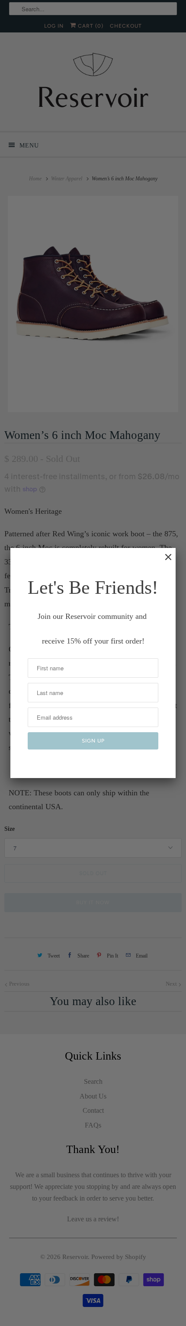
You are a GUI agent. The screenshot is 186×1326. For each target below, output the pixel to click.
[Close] (164, 561)
